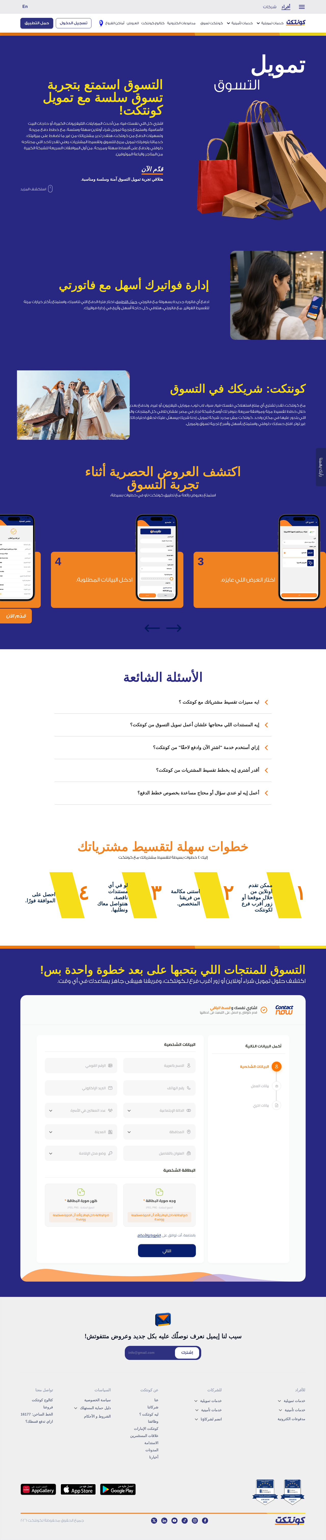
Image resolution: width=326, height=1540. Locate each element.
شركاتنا (152, 1407)
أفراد (285, 6)
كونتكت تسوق (211, 23)
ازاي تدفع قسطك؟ (39, 1421)
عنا (156, 1400)
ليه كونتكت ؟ (148, 1414)
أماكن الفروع (114, 23)
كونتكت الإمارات (146, 1428)
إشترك (187, 1352)
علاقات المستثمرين (144, 1436)
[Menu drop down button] (299, 7)
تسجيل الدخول (73, 23)
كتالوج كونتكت (153, 23)
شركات (269, 7)
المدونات (151, 1450)
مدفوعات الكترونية (181, 23)
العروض (133, 23)
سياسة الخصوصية (97, 1400)
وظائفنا (153, 1421)
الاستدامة (151, 1443)
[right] (173, 628)
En (25, 7)
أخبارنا (153, 1457)
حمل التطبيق (37, 23)
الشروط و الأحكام (97, 1416)
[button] (163, 702)
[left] (152, 628)
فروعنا (48, 1407)
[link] (36, 189)
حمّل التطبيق (126, 302)
